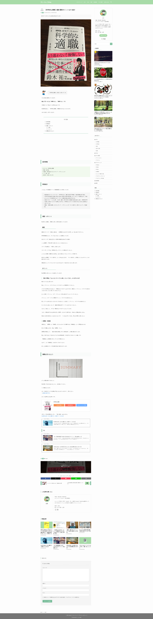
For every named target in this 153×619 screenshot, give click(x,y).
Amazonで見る (59, 405)
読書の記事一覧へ (46, 393)
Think (97, 153)
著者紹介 (48, 123)
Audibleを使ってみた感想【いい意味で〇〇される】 (53, 416)
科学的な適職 (56, 401)
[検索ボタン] (111, 2)
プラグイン (98, 160)
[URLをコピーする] (86, 478)
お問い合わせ (69, 615)
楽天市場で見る (70, 405)
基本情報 (48, 121)
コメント (45, 567)
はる (47, 503)
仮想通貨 (97, 180)
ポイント (50, 129)
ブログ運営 (98, 155)
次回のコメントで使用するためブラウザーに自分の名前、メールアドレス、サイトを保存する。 (62, 597)
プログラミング (99, 162)
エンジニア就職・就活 (100, 173)
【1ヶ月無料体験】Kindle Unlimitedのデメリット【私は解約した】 (68, 436)
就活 (97, 146)
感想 (49, 127)
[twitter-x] (55, 509)
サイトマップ (75, 615)
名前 (44, 583)
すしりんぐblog (46, 2)
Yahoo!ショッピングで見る (81, 405)
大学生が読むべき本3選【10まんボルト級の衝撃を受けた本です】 (68, 446)
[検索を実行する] (111, 44)
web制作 (97, 171)
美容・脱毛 (98, 148)
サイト (44, 592)
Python (97, 169)
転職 (97, 150)
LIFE (96, 139)
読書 (42, 12)
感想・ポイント (49, 125)
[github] (57, 509)
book (46, 458)
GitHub (97, 167)
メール (44, 588)
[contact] (104, 39)
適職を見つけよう (50, 130)
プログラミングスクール (100, 176)
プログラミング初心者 (100, 178)
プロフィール (103, 35)
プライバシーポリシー (82, 615)
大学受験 (97, 141)
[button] (46, 478)
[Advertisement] (66, 145)
